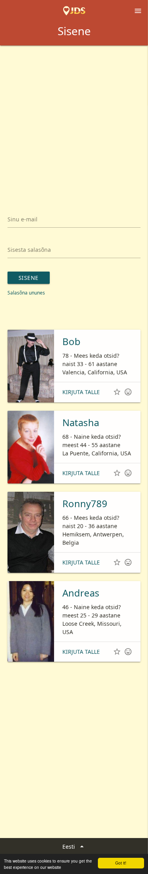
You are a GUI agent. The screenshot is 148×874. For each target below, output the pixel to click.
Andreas (80, 592)
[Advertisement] (74, 123)
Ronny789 (84, 503)
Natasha (80, 422)
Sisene (29, 277)
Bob (71, 341)
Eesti (74, 846)
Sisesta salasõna (29, 249)
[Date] (74, 11)
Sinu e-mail (22, 219)
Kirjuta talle (81, 392)
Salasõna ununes (26, 292)
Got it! (120, 863)
